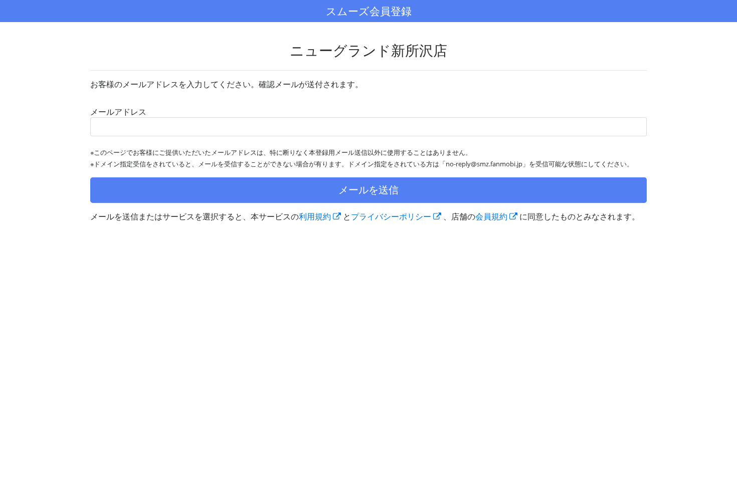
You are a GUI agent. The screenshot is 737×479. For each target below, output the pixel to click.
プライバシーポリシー (391, 216)
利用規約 (315, 216)
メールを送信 (368, 189)
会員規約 (491, 216)
